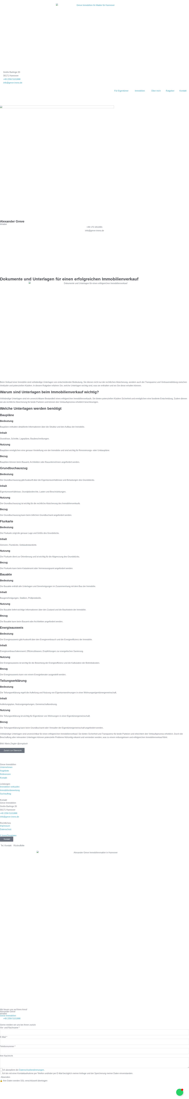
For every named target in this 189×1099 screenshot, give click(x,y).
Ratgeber (170, 91)
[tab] (6, 845)
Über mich (156, 91)
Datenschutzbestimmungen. (31, 1070)
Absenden (5, 1077)
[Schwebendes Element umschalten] (179, 1092)
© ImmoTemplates (8, 835)
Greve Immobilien (8, 1016)
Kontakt (182, 91)
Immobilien (140, 91)
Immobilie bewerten (16, 255)
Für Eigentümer (121, 91)
